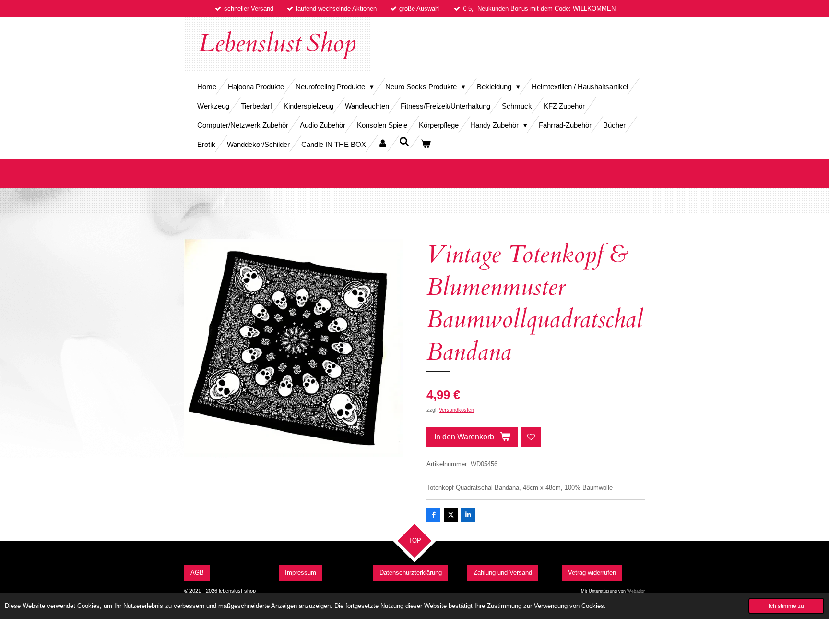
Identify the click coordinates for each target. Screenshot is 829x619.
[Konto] (382, 143)
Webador (636, 591)
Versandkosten (456, 410)
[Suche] (404, 141)
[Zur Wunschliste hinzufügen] (531, 437)
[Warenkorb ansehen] (426, 143)
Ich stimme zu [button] (786, 606)
